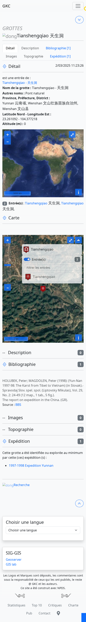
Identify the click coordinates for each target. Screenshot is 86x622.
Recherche (22, 485)
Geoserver (14, 559)
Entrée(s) (38, 259)
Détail (10, 48)
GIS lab (11, 564)
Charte (73, 605)
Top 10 (37, 605)
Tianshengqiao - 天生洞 (19, 82)
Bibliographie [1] (58, 48)
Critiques (55, 605)
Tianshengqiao (36, 203)
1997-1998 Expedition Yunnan (31, 465)
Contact (44, 613)
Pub (29, 613)
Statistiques (16, 605)
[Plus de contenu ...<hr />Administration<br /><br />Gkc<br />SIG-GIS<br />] (79, 20)
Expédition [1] (60, 56)
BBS (18, 404)
